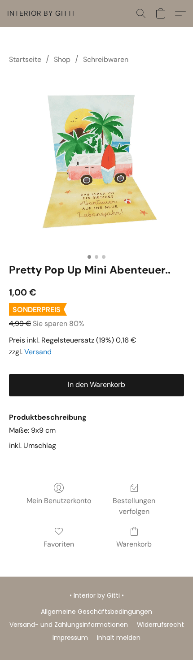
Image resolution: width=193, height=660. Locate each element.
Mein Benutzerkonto (58, 500)
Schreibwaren (105, 59)
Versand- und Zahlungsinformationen (68, 624)
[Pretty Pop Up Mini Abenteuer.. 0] (96, 161)
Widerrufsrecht (160, 624)
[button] (41, 13)
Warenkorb (134, 544)
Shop (62, 59)
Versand (38, 351)
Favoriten (59, 544)
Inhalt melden (118, 637)
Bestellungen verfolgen (134, 506)
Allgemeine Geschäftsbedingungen (96, 611)
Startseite (25, 59)
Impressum (70, 637)
